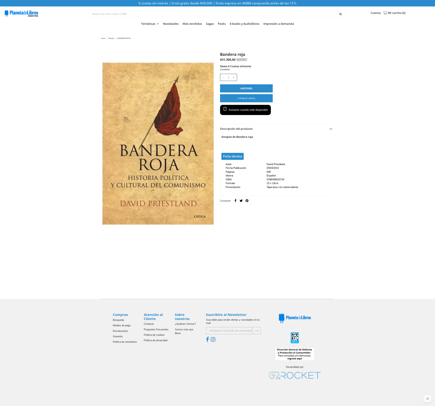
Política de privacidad (155, 340)
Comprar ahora (246, 98)
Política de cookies (154, 334)
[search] (217, 14)
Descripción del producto (236, 129)
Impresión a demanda (278, 24)
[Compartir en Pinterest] (247, 200)
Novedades (171, 24)
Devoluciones (120, 330)
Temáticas (148, 24)
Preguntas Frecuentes (156, 329)
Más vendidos (192, 24)
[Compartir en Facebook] (235, 200)
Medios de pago (121, 325)
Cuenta (376, 13)
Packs (222, 24)
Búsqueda (118, 319)
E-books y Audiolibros (244, 24)
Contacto (149, 323)
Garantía (118, 336)
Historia (111, 38)
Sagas (210, 24)
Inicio (103, 38)
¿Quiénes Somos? (185, 323)
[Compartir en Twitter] (241, 200)
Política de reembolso (125, 341)
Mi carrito (396, 13)
